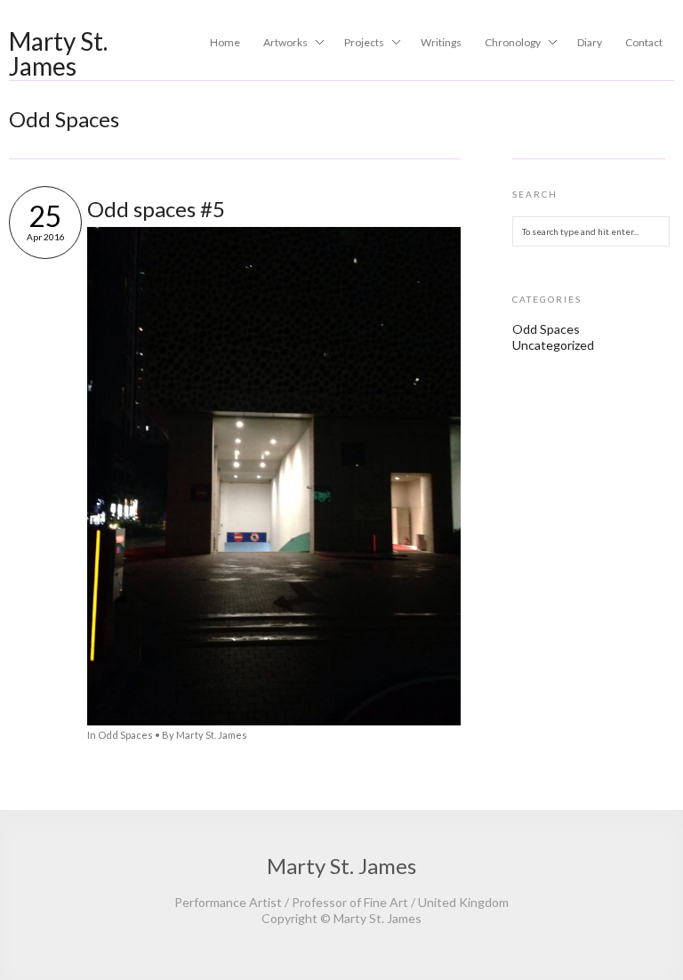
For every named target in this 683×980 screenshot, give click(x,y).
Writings (441, 42)
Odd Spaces (125, 735)
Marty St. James (58, 53)
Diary (589, 42)
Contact (644, 42)
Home (225, 42)
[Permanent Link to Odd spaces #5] (274, 720)
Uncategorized (553, 344)
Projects (358, 44)
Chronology (507, 44)
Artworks (280, 44)
